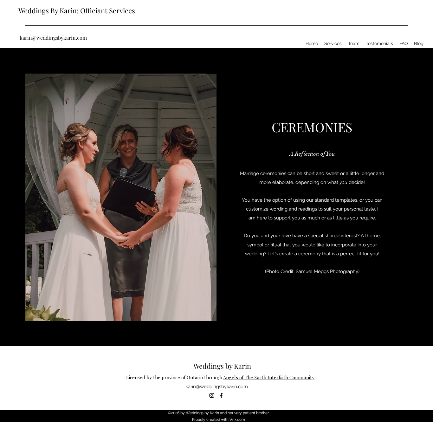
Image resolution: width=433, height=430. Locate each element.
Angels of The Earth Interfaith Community (268, 377)
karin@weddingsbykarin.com (53, 37)
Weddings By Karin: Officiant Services (76, 10)
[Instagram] (212, 395)
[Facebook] (221, 395)
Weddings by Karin (222, 366)
